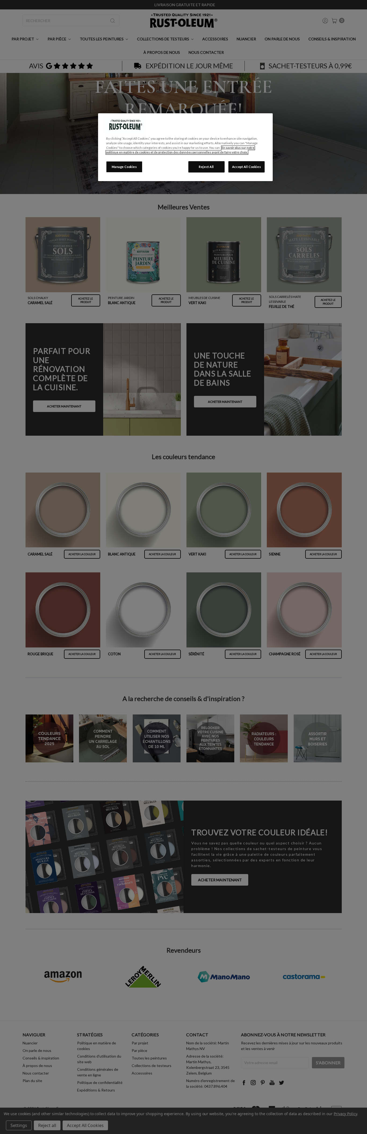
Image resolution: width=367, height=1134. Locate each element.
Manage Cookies (124, 167)
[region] (185, 147)
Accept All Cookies (246, 167)
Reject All (206, 167)
